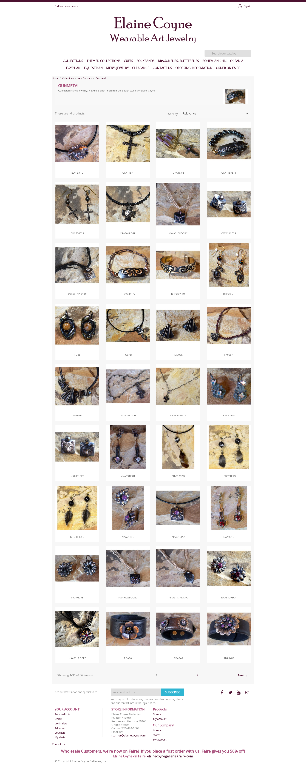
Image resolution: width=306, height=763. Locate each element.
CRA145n (127, 172)
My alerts (60, 737)
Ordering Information (193, 68)
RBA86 (128, 658)
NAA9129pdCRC (127, 597)
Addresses (61, 728)
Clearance (140, 68)
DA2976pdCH (128, 415)
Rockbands (145, 61)
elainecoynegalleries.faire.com (170, 756)
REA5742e (229, 415)
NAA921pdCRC (77, 658)
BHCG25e (228, 294)
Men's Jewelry (117, 68)
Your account (67, 709)
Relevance (216, 113)
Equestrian (93, 68)
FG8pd (128, 354)
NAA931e (228, 536)
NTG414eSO (77, 536)
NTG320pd (178, 476)
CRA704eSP (77, 233)
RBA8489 (228, 658)
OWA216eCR (228, 233)
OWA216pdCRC (178, 233)
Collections (73, 61)
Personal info (62, 714)
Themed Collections (103, 61)
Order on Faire (228, 68)
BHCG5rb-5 (128, 294)
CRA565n (178, 172)
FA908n (228, 354)
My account (159, 719)
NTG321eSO (229, 476)
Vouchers (60, 732)
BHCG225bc (178, 294)
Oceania (236, 61)
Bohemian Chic (214, 61)
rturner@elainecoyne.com (128, 735)
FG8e (77, 354)
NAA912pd (178, 536)
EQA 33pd (77, 172)
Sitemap (157, 714)
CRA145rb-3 (228, 172)
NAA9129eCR (228, 597)
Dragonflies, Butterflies (178, 61)
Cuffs (128, 61)
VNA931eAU (128, 476)
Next (243, 675)
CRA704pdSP (128, 233)
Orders (59, 719)
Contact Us (162, 68)
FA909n (77, 415)
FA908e (178, 354)
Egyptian (73, 68)
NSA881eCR (77, 476)
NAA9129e (128, 536)
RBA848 (178, 658)
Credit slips (61, 723)
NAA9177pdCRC (178, 597)
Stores (156, 735)
